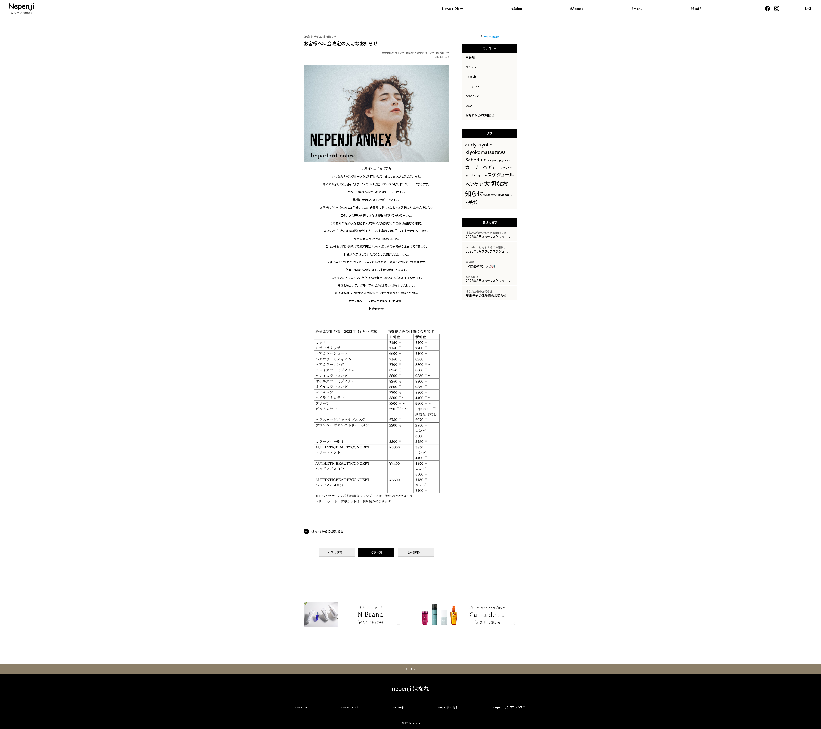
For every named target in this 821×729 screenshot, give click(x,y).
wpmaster (491, 36)
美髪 (473, 202)
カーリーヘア (478, 167)
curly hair (473, 86)
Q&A (469, 105)
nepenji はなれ (448, 707)
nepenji (398, 707)
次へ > (415, 552)
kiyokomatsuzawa (485, 152)
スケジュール (500, 174)
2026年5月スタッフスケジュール (488, 251)
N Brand (471, 67)
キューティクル (499, 168)
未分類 (470, 57)
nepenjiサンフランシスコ (509, 707)
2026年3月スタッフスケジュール (488, 280)
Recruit (471, 76)
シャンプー (481, 175)
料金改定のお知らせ (421, 53)
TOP (412, 669)
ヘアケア (474, 184)
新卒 (507, 195)
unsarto (301, 707)
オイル (507, 160)
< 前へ (336, 552)
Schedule (476, 159)
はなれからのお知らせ (320, 36)
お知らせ (443, 53)
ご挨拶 (500, 160)
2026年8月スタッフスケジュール (488, 236)
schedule (472, 96)
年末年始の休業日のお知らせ (486, 295)
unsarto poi (349, 707)
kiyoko (485, 144)
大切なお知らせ (394, 53)
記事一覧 (376, 552)
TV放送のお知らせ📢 (480, 266)
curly (471, 144)
